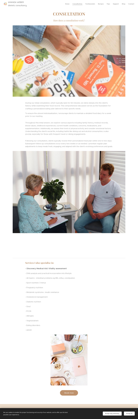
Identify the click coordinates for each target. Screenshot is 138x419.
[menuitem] (68, 4)
